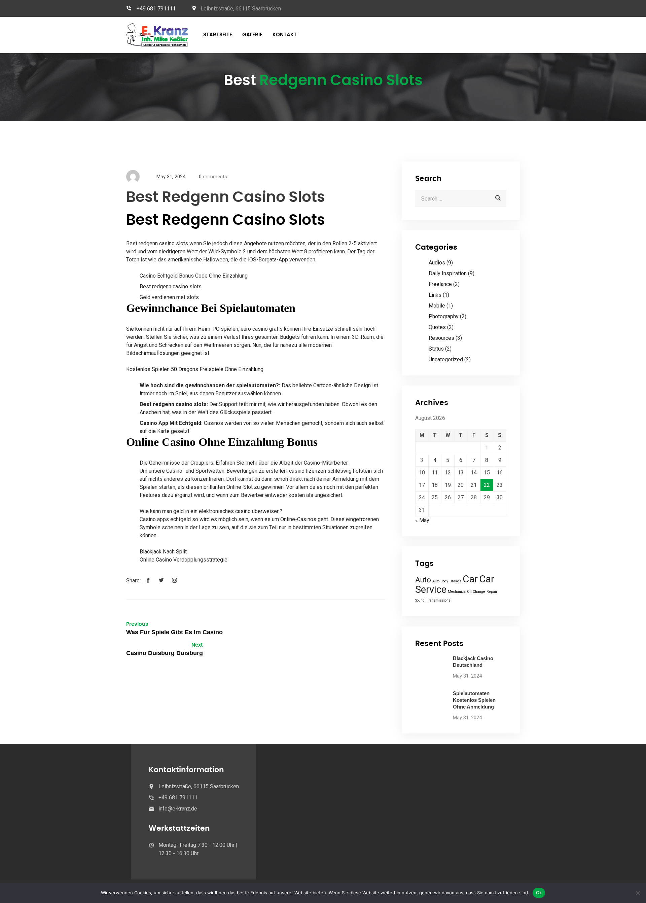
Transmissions (438, 600)
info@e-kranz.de (177, 808)
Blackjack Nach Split (163, 551)
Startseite (217, 34)
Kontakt (285, 34)
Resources (441, 338)
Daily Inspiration (448, 273)
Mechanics (457, 591)
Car (470, 579)
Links (435, 295)
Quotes (437, 327)
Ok (539, 892)
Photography (444, 316)
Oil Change (476, 591)
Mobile (437, 305)
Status (436, 349)
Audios (437, 262)
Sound (420, 600)
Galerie (252, 34)
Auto (423, 580)
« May (422, 520)
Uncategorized (446, 359)
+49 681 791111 (156, 8)
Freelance (440, 284)
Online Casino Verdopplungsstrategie (183, 559)
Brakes (455, 581)
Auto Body (440, 581)
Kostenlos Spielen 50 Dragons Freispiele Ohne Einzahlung (194, 369)
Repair (492, 591)
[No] (637, 893)
